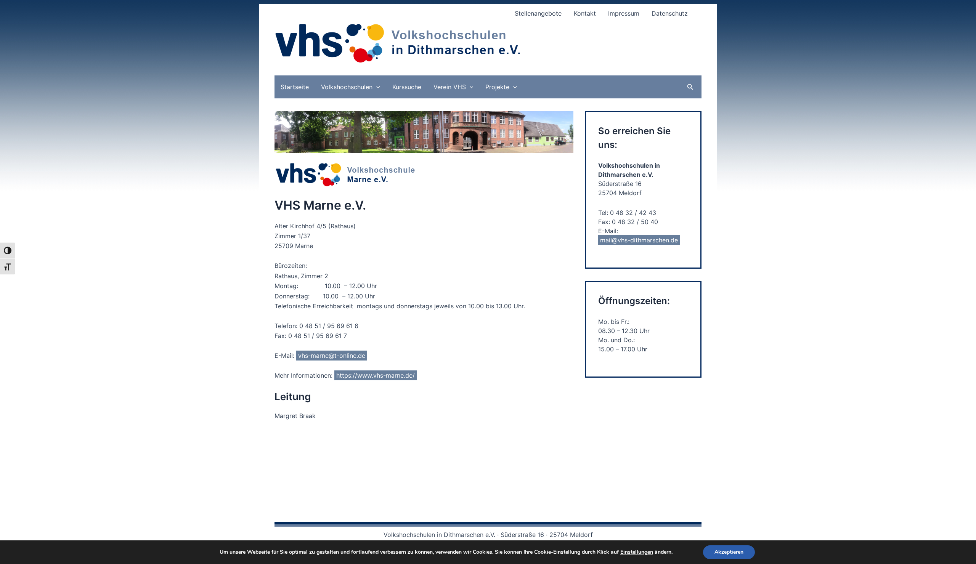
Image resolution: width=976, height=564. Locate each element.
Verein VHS (449, 87)
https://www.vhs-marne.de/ (375, 375)
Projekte (497, 87)
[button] (376, 86)
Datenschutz (670, 13)
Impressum (623, 13)
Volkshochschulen (346, 87)
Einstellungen (636, 552)
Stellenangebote (538, 13)
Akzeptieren (728, 552)
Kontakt (585, 13)
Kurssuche (406, 87)
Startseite (295, 87)
